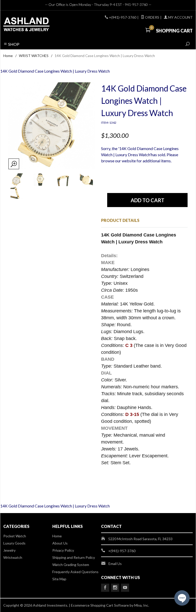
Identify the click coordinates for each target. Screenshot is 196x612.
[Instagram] (115, 588)
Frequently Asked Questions (75, 572)
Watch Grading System (70, 564)
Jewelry (9, 550)
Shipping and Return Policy (73, 557)
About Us (60, 543)
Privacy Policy (63, 550)
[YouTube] (125, 588)
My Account (180, 17)
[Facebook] (105, 588)
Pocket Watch (14, 536)
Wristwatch (12, 557)
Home (8, 55)
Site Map (59, 579)
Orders (151, 17)
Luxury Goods (14, 543)
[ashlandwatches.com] (39, 25)
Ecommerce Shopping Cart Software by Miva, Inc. (110, 605)
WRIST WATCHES (33, 55)
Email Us (115, 563)
